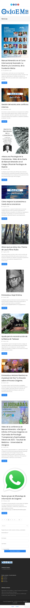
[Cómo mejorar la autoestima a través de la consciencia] (15, 198)
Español (17, 606)
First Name (4, 538)
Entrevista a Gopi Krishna (12, 295)
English (12, 606)
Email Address (5, 532)
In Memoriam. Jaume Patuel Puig (9, 595)
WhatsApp (5, 581)
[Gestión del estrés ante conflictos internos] (15, 100)
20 (19, 519)
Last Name (4, 543)
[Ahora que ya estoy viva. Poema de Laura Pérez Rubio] (15, 243)
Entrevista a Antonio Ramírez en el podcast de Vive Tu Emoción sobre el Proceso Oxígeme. (15, 378)
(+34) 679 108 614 (6, 569)
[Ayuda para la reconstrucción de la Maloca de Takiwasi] (15, 332)
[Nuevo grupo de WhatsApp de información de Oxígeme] (15, 492)
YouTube (5, 580)
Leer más (4, 82)
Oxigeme (9, 601)
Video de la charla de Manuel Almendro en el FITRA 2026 (14, 593)
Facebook (5, 578)
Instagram (5, 576)
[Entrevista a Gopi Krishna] (15, 291)
